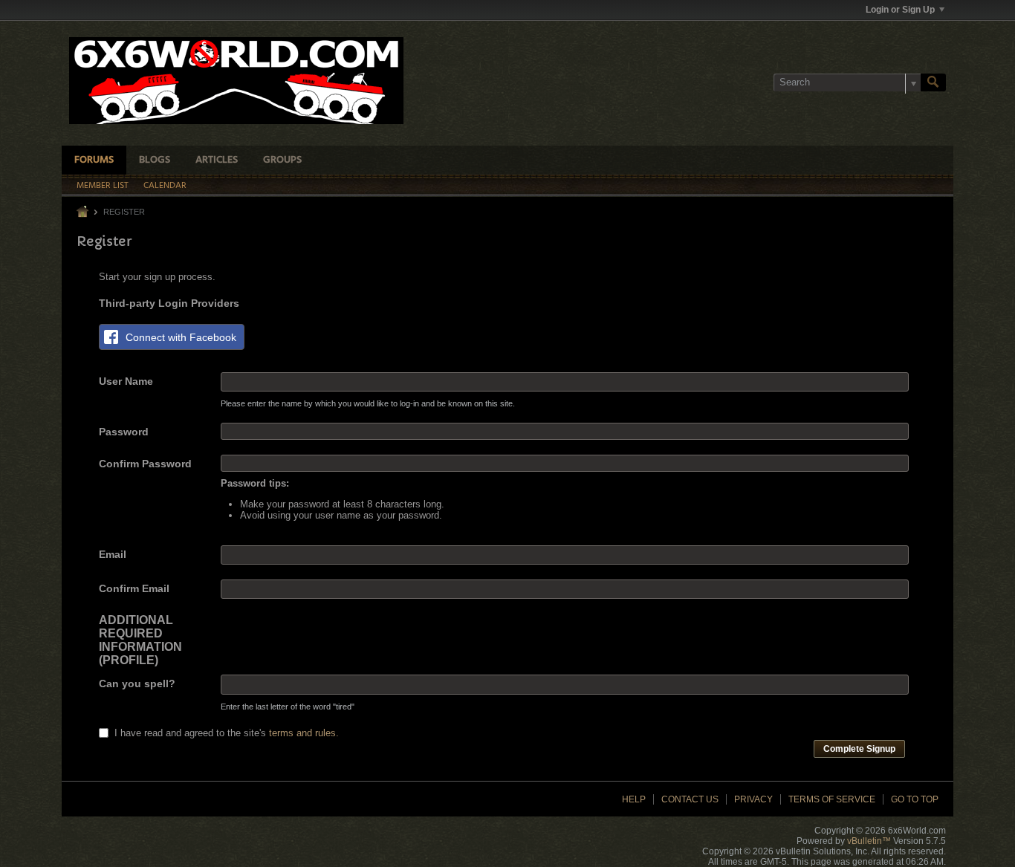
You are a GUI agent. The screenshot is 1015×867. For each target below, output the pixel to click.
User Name (126, 381)
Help (634, 799)
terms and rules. (304, 732)
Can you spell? (137, 683)
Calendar (165, 185)
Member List (103, 185)
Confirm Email (134, 588)
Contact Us (690, 799)
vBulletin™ (869, 841)
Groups (282, 160)
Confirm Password (145, 464)
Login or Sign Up (900, 9)
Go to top (914, 799)
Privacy (753, 799)
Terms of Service (831, 799)
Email (112, 554)
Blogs (154, 160)
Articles (216, 160)
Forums (94, 160)
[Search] (933, 82)
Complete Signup (859, 749)
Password (124, 432)
